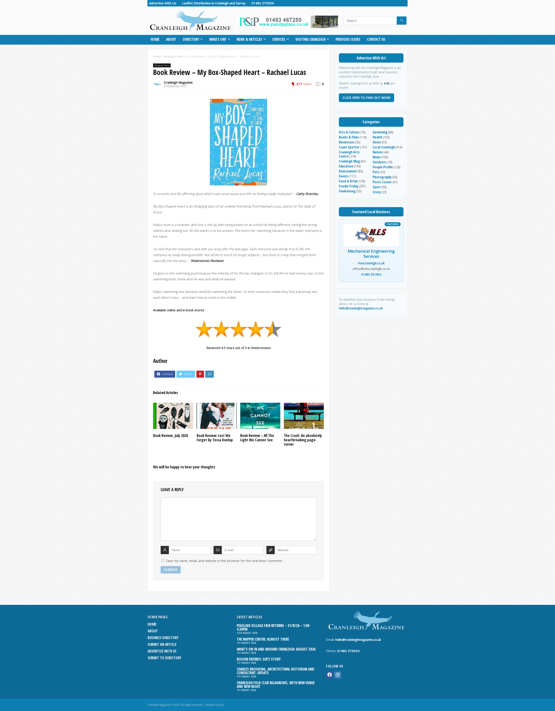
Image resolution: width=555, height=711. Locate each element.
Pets (376, 172)
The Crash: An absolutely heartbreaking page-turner (303, 440)
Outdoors (380, 162)
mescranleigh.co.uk (371, 263)
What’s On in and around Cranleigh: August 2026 (276, 649)
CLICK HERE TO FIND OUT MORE (366, 98)
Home (155, 39)
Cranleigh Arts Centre (349, 154)
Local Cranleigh (384, 147)
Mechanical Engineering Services (371, 254)
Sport (377, 187)
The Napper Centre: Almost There (263, 639)
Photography (382, 177)
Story (377, 192)
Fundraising (347, 191)
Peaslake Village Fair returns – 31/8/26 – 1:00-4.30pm (273, 627)
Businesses (346, 142)
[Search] (401, 20)
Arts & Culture (349, 132)
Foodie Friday (348, 186)
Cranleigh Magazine (178, 82)
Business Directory (163, 637)
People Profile (383, 167)
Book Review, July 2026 (170, 435)
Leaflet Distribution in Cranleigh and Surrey (214, 3)
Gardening (380, 132)
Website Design (215, 705)
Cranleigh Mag (349, 161)
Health (377, 137)
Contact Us (376, 39)
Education (346, 166)
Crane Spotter (349, 147)
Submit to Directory (164, 657)
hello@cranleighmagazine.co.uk (361, 308)
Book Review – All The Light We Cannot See (257, 437)
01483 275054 (262, 3)
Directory (191, 39)
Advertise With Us (162, 3)
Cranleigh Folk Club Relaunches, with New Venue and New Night (276, 684)
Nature (378, 152)
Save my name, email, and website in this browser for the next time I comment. (224, 560)
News (377, 157)
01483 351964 (371, 274)
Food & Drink (348, 181)
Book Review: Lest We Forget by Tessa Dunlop (215, 437)
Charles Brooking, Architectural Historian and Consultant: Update (275, 671)
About (171, 39)
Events (343, 176)
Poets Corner (382, 182)
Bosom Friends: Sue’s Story (259, 659)
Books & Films (173, 56)
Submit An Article (162, 644)
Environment (348, 171)
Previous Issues (348, 39)
